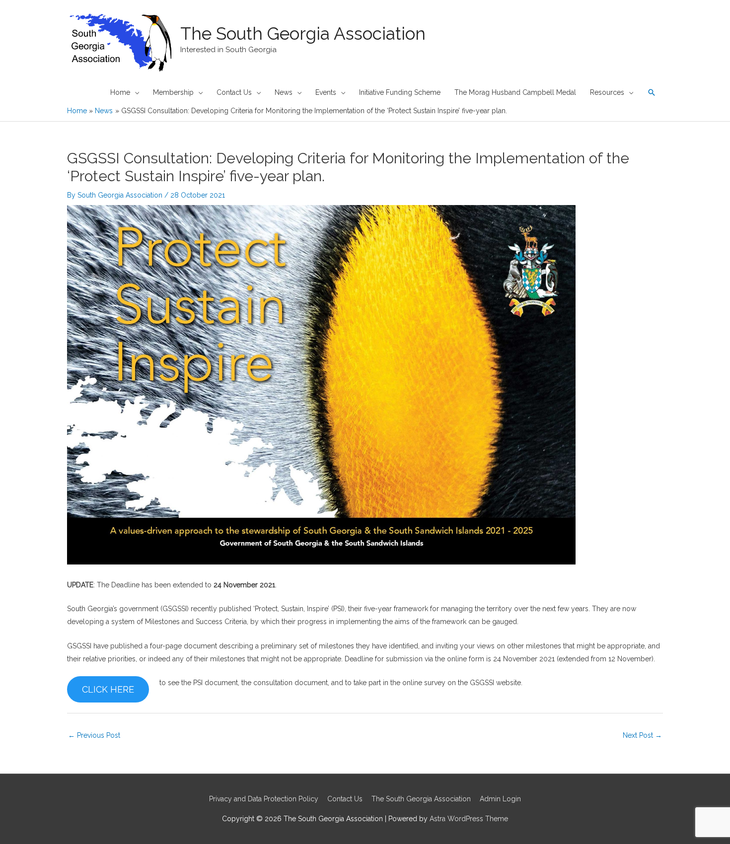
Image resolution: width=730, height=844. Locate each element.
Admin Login (500, 799)
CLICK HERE (108, 689)
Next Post (642, 735)
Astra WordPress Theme (469, 819)
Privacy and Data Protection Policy (263, 799)
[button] (651, 92)
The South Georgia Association (303, 33)
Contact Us (345, 799)
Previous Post (94, 735)
